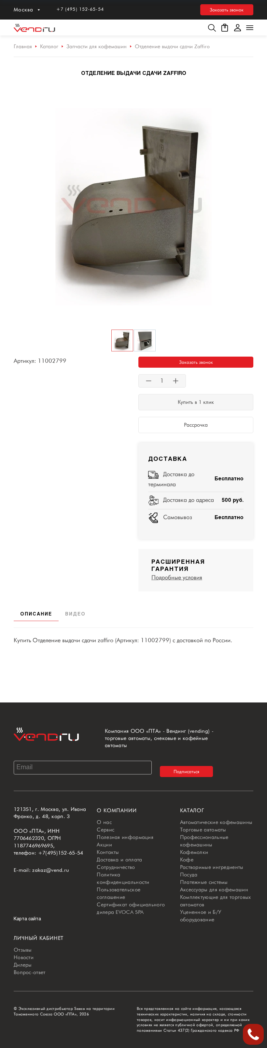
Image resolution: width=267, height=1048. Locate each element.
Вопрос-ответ (30, 972)
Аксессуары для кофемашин (214, 889)
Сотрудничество (116, 867)
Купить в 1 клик (196, 402)
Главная (23, 46)
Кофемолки (194, 852)
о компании (117, 810)
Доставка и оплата (119, 860)
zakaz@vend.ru (50, 870)
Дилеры (23, 965)
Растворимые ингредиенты (212, 867)
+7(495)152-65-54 (60, 853)
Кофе (186, 860)
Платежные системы (204, 882)
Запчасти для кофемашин (96, 46)
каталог (192, 810)
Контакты (108, 852)
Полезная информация (125, 837)
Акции (104, 845)
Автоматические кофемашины (216, 822)
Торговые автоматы (203, 830)
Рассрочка (196, 425)
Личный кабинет (38, 938)
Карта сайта (27, 919)
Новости (24, 957)
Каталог (49, 46)
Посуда (189, 874)
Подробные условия (176, 577)
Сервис (105, 830)
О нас (104, 822)
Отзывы (23, 950)
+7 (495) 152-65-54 (80, 9)
